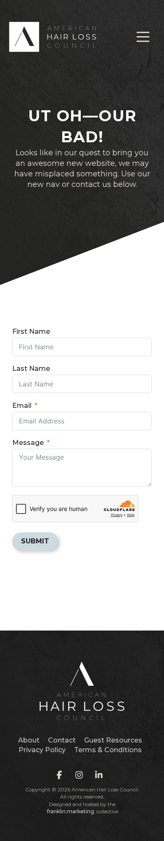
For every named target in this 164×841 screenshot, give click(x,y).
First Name (31, 331)
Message (28, 443)
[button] (143, 37)
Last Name (31, 369)
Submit (35, 541)
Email (22, 406)
